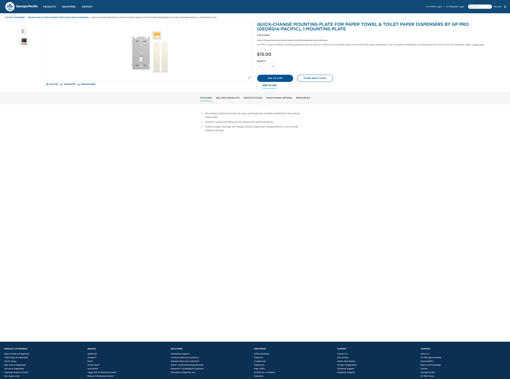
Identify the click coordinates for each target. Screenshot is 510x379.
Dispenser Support (346, 372)
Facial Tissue (10, 361)
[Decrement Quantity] (260, 66)
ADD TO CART (275, 78)
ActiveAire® (93, 369)
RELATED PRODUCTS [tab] (228, 97)
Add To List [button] (269, 85)
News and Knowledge (430, 365)
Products (49, 6)
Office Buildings (261, 354)
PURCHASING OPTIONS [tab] (279, 97)
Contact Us (342, 354)
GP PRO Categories (15, 17)
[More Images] (24, 23)
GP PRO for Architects (264, 372)
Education (259, 376)
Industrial (258, 357)
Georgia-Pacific (427, 372)
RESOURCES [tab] (303, 97)
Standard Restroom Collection (185, 361)
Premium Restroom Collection (185, 357)
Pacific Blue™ (94, 365)
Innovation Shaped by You (183, 372)
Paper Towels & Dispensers (16, 354)
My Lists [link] (498, 7)
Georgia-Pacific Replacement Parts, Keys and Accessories (58, 17)
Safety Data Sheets (346, 361)
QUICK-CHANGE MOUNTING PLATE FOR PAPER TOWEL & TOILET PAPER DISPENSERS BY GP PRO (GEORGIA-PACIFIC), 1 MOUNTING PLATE (154, 17)
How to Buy (342, 357)
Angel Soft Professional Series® (102, 372)
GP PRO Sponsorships (430, 357)
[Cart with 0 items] (505, 6)
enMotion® (92, 354)
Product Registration (347, 365)
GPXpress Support (345, 369)
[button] (57, 6)
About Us (424, 354)
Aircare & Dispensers (14, 369)
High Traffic (259, 369)
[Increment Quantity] (273, 66)
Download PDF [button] (69, 84)
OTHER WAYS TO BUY (315, 78)
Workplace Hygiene (180, 354)
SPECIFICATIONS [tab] (253, 97)
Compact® (92, 357)
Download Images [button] (87, 84)
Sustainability (426, 361)
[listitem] (24, 31)
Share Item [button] (53, 84)
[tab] (206, 98)
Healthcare (259, 365)
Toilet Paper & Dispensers (16, 357)
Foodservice (259, 361)
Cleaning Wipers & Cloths (16, 372)
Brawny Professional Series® (101, 376)
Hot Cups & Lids (11, 376)
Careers (424, 369)
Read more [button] (478, 44)
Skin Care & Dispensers (15, 365)
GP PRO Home (427, 376)
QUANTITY (261, 61)
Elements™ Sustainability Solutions (187, 369)
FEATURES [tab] (206, 97)
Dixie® (90, 361)
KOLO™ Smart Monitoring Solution (187, 365)
